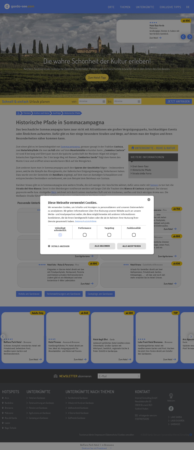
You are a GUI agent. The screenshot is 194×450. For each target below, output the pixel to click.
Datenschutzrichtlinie (85, 221)
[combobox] (148, 199)
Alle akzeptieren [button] (132, 246)
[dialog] (97, 225)
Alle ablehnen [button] (102, 246)
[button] (58, 246)
